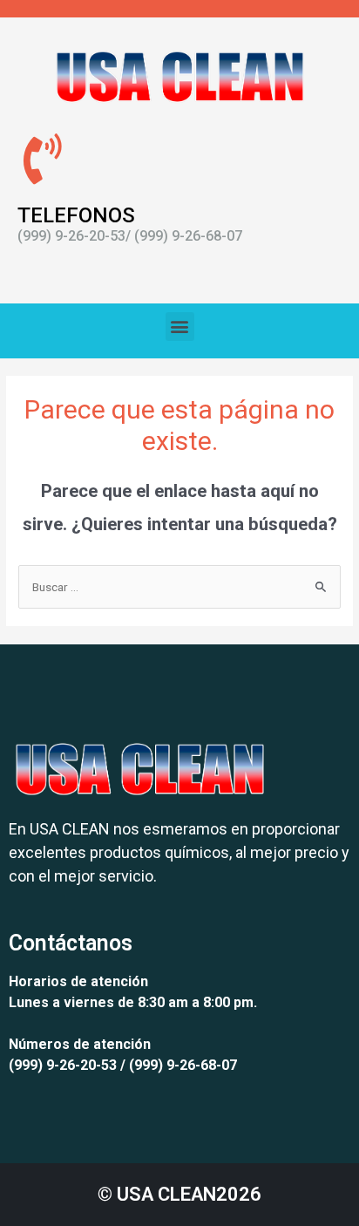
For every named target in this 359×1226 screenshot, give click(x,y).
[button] (180, 326)
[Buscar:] (179, 587)
